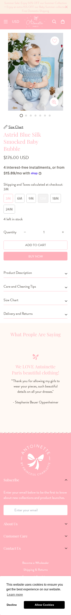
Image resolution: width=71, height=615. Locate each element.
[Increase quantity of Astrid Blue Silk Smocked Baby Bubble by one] (62, 232)
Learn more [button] (15, 594)
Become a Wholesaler (35, 562)
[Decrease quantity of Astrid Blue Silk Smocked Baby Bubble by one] (24, 232)
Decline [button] (12, 604)
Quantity (10, 232)
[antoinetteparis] (35, 21)
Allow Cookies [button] (44, 604)
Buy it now (35, 256)
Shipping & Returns (35, 569)
